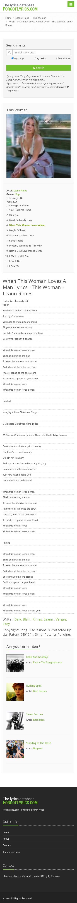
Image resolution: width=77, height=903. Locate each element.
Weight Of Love (17, 230)
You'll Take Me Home (20, 209)
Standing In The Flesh (38, 743)
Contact (7, 845)
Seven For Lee (34, 714)
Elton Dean (39, 719)
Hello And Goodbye (37, 657)
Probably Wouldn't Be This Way (25, 245)
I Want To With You (19, 256)
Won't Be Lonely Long (20, 220)
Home (8, 17)
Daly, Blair (22, 619)
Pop (17, 194)
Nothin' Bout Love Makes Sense (25, 250)
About (6, 838)
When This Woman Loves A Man (27, 225)
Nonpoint (37, 748)
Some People (16, 240)
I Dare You (14, 266)
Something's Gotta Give (21, 235)
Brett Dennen (40, 691)
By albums (65, 58)
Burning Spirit (34, 685)
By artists (42, 58)
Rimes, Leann (43, 619)
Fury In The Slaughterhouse (47, 662)
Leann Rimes (22, 17)
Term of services (11, 852)
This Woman (39, 17)
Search (39, 67)
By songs (19, 58)
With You (13, 215)
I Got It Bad (15, 261)
